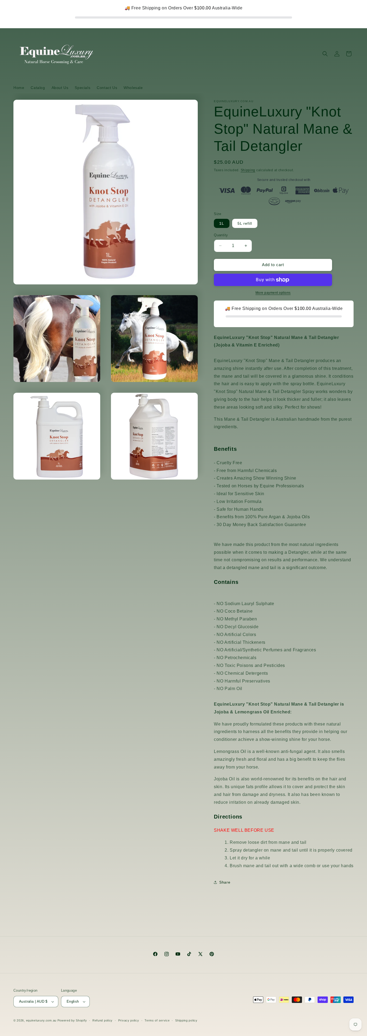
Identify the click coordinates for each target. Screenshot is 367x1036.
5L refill (245, 223)
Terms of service (157, 1020)
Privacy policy (128, 1020)
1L (221, 223)
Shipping (248, 170)
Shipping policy (186, 1020)
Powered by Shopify (72, 1020)
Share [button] (224, 882)
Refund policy (102, 1020)
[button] (325, 54)
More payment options (273, 293)
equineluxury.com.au (41, 1020)
